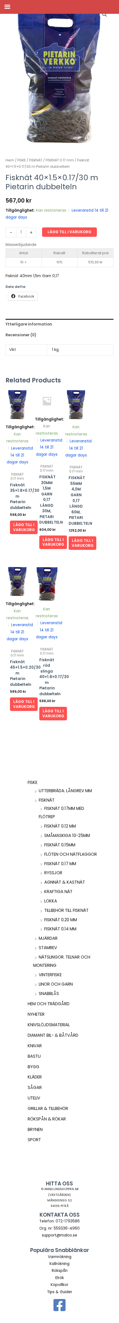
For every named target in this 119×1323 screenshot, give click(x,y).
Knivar (35, 1046)
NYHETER (36, 1014)
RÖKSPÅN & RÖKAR (47, 1119)
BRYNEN (35, 1129)
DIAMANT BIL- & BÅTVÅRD (53, 1035)
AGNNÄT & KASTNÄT (64, 882)
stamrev (48, 948)
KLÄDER (35, 1077)
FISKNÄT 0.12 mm (60, 826)
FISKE (32, 782)
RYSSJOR (53, 873)
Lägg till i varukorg (69, 232)
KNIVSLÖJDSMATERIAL (49, 1025)
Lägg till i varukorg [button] (24, 527)
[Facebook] (59, 1305)
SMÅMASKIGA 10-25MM (67, 835)
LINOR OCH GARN (56, 984)
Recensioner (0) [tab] (21, 335)
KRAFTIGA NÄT (58, 891)
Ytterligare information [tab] (29, 324)
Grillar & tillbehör (48, 1108)
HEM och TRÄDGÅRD (48, 1004)
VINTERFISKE (50, 975)
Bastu (34, 1056)
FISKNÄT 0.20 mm (60, 920)
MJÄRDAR (48, 938)
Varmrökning (59, 1256)
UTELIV (34, 1098)
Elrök (59, 1277)
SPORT (34, 1140)
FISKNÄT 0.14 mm (60, 929)
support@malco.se (59, 1235)
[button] (105, 14)
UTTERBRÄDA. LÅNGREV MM (65, 791)
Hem (10, 160)
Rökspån (60, 1270)
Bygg (33, 1067)
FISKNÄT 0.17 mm (60, 864)
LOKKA (50, 901)
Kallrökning (59, 1263)
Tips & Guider (59, 1292)
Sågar (35, 1087)
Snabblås (49, 993)
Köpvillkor (59, 1284)
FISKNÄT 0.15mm (59, 845)
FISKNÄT (47, 800)
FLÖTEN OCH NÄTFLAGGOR (70, 854)
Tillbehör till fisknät (66, 910)
